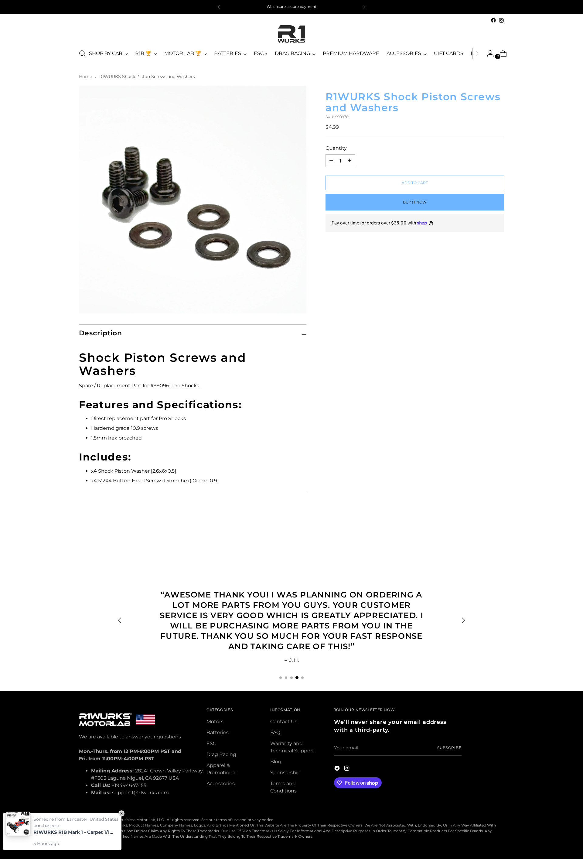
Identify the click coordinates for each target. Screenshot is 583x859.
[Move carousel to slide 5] (302, 677)
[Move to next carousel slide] (499, 545)
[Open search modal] (82, 53)
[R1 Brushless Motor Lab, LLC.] (291, 34)
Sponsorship (285, 772)
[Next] (364, 7)
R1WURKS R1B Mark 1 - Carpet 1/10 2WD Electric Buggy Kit (74, 832)
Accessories (220, 783)
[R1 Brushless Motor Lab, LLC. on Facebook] (493, 20)
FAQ (275, 732)
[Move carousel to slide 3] (291, 677)
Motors (214, 721)
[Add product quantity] (331, 161)
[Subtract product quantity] (349, 161)
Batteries (217, 732)
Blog (275, 762)
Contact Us (283, 721)
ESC (211, 743)
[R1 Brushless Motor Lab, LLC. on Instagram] (501, 20)
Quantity (336, 148)
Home (85, 76)
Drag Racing (221, 754)
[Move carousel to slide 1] (280, 677)
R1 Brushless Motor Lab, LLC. (139, 819)
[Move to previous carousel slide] (485, 545)
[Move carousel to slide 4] (296, 677)
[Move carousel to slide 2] (286, 677)
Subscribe (449, 747)
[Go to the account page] (488, 53)
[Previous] (219, 7)
